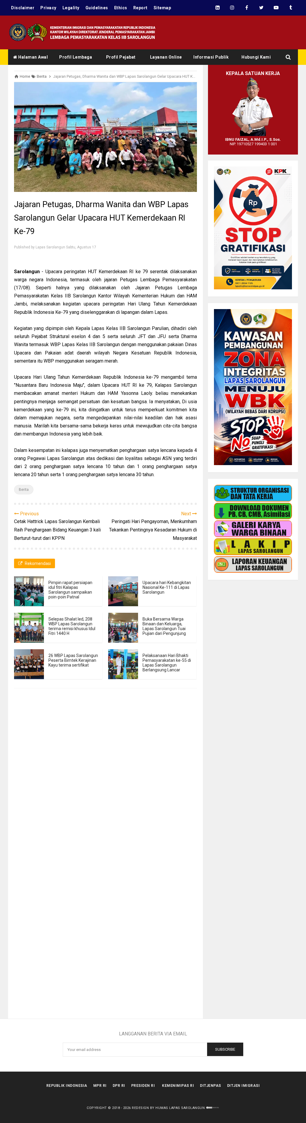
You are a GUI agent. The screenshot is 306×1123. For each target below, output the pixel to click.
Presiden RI (143, 1086)
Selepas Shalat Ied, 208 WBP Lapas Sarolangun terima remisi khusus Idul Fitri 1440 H (71, 626)
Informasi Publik (211, 57)
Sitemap (162, 7)
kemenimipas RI (178, 1086)
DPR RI (119, 1086)
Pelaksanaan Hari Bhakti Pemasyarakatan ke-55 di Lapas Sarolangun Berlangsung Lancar (167, 662)
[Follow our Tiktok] (290, 8)
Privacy (48, 7)
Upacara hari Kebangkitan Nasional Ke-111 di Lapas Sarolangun (167, 587)
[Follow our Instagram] (232, 8)
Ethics (120, 7)
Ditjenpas (210, 1086)
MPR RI (100, 1086)
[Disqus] (105, 781)
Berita (24, 490)
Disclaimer (22, 7)
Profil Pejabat (121, 57)
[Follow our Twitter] (261, 8)
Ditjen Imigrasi (243, 1086)
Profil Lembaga (75, 57)
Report (140, 7)
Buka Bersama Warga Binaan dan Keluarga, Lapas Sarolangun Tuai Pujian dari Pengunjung (164, 626)
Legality (70, 7)
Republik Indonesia (66, 1086)
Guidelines (96, 7)
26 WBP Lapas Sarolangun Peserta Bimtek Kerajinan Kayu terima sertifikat (73, 660)
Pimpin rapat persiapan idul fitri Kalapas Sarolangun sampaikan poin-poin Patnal (70, 589)
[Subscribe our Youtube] (276, 8)
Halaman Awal (32, 57)
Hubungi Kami (256, 57)
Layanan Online (166, 57)
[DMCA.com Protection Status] (212, 1108)
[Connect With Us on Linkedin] (217, 8)
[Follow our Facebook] (246, 8)
